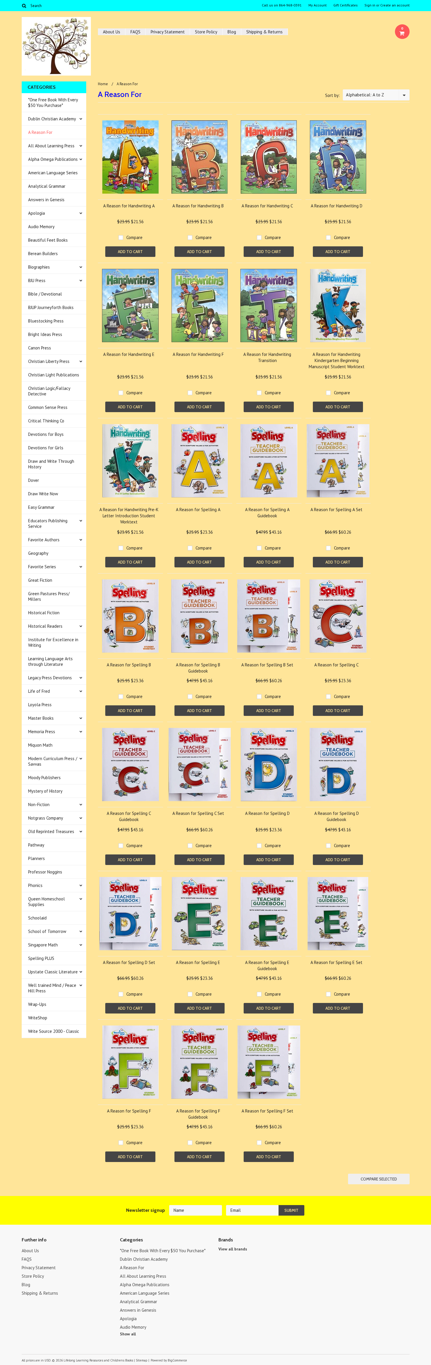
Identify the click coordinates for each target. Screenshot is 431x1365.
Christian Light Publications (53, 375)
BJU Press (36, 280)
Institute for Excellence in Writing (53, 642)
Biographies (39, 267)
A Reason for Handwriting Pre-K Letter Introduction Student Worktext (129, 516)
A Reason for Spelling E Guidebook (267, 965)
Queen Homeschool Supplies (46, 901)
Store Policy (206, 32)
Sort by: (332, 95)
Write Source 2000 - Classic (53, 1031)
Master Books (41, 718)
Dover (33, 480)
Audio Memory (41, 226)
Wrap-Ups (37, 1004)
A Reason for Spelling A (198, 509)
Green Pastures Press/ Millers (48, 596)
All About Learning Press (51, 146)
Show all (128, 1334)
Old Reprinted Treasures (51, 831)
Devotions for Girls (45, 448)
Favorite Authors (44, 539)
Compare (134, 237)
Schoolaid (37, 918)
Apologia (36, 213)
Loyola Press (40, 704)
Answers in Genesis (46, 199)
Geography (38, 553)
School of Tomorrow (47, 931)
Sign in (369, 5)
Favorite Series (42, 566)
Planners (36, 858)
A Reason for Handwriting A (129, 206)
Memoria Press (41, 731)
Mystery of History (45, 791)
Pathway (36, 845)
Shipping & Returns (264, 32)
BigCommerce (177, 1360)
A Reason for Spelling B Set (267, 665)
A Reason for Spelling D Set (129, 962)
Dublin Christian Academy (52, 119)
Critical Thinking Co (46, 421)
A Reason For (40, 132)
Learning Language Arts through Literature (50, 661)
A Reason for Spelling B (129, 665)
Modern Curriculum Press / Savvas (52, 761)
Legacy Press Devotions (50, 677)
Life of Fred (39, 691)
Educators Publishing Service (47, 523)
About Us (111, 32)
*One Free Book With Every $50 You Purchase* (53, 102)
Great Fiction (40, 580)
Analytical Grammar (46, 186)
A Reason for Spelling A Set (336, 509)
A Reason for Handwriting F (198, 354)
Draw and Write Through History (51, 464)
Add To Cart (130, 251)
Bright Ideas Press (45, 334)
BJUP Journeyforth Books (51, 307)
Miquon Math (40, 745)
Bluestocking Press (46, 321)
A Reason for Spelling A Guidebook (267, 512)
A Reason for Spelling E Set (336, 962)
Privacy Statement (168, 32)
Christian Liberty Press (48, 361)
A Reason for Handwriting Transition (267, 357)
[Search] (24, 5)
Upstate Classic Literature (53, 972)
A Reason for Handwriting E (129, 354)
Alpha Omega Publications (53, 159)
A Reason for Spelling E (198, 962)
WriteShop (37, 1018)
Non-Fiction (39, 804)
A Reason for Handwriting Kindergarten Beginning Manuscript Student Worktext (336, 360)
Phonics (35, 885)
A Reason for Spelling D (267, 813)
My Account (317, 5)
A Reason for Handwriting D (336, 206)
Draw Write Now (43, 493)
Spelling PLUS (41, 958)
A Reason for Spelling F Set (267, 1111)
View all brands (232, 1249)
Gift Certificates (345, 5)
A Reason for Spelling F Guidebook (198, 1114)
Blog (232, 32)
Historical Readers (45, 626)
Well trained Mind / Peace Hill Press (52, 988)
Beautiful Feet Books (48, 240)
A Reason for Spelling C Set (198, 813)
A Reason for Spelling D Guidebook (336, 816)
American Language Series (53, 172)
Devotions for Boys (46, 434)
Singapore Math (43, 945)
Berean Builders (43, 253)
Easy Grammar (41, 507)
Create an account (395, 5)
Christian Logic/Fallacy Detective (49, 391)
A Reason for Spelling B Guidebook (198, 668)
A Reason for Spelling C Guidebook (129, 816)
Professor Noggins (45, 872)
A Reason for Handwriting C (267, 206)
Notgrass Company (45, 818)
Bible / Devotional (45, 294)
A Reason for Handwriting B (198, 206)
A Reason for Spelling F (129, 1111)
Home (103, 83)
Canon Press (39, 348)
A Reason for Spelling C (336, 665)
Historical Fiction (44, 612)
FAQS (135, 32)
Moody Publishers (44, 777)
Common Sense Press (47, 407)
